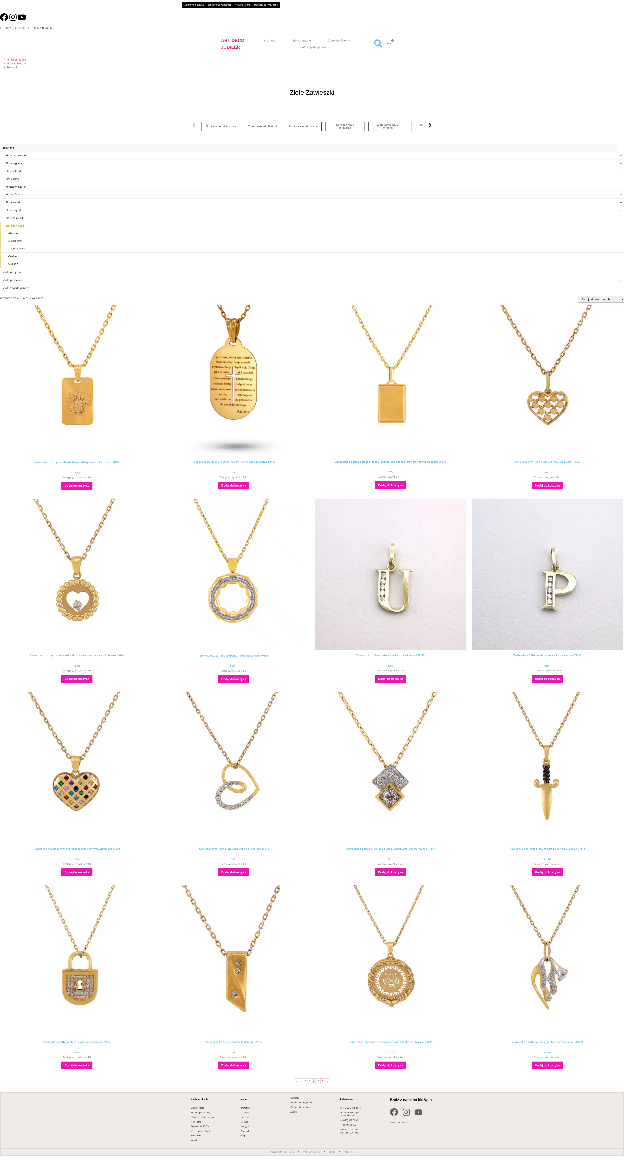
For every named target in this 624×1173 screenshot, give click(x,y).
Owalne (12, 256)
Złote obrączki (301, 40)
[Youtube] (22, 17)
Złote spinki (12, 178)
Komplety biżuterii (16, 186)
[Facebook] (4, 17)
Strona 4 (11, 67)
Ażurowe (13, 233)
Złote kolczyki (14, 171)
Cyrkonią (13, 263)
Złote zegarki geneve (313, 47)
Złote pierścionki (339, 40)
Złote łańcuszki (15, 194)
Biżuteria (269, 40)
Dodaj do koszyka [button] (77, 485)
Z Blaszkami (15, 241)
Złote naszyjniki (15, 218)
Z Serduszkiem (16, 248)
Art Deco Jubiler (16, 59)
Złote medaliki (14, 202)
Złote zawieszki (16, 63)
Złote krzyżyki (14, 210)
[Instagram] (13, 17)
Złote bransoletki (16, 155)
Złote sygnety (14, 163)
